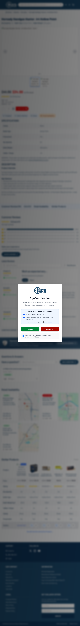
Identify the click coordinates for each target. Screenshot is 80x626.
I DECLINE (49, 329)
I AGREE (30, 329)
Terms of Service (48, 322)
